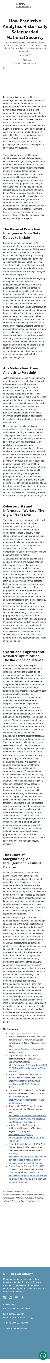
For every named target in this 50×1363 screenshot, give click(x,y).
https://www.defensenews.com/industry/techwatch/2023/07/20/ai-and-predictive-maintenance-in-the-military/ (27, 1119)
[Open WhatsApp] (43, 1355)
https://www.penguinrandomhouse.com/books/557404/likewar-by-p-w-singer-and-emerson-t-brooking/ (28, 1179)
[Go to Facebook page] (4, 1297)
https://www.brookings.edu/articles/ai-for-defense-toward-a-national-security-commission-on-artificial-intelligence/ (28, 1160)
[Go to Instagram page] (10, 1297)
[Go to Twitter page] (22, 1297)
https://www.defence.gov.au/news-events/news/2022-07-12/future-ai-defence (25, 1084)
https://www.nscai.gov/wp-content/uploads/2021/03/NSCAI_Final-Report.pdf (27, 1137)
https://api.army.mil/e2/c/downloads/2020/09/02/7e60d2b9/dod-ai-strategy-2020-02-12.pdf (28, 1068)
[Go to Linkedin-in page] (16, 1297)
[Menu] (5, 8)
